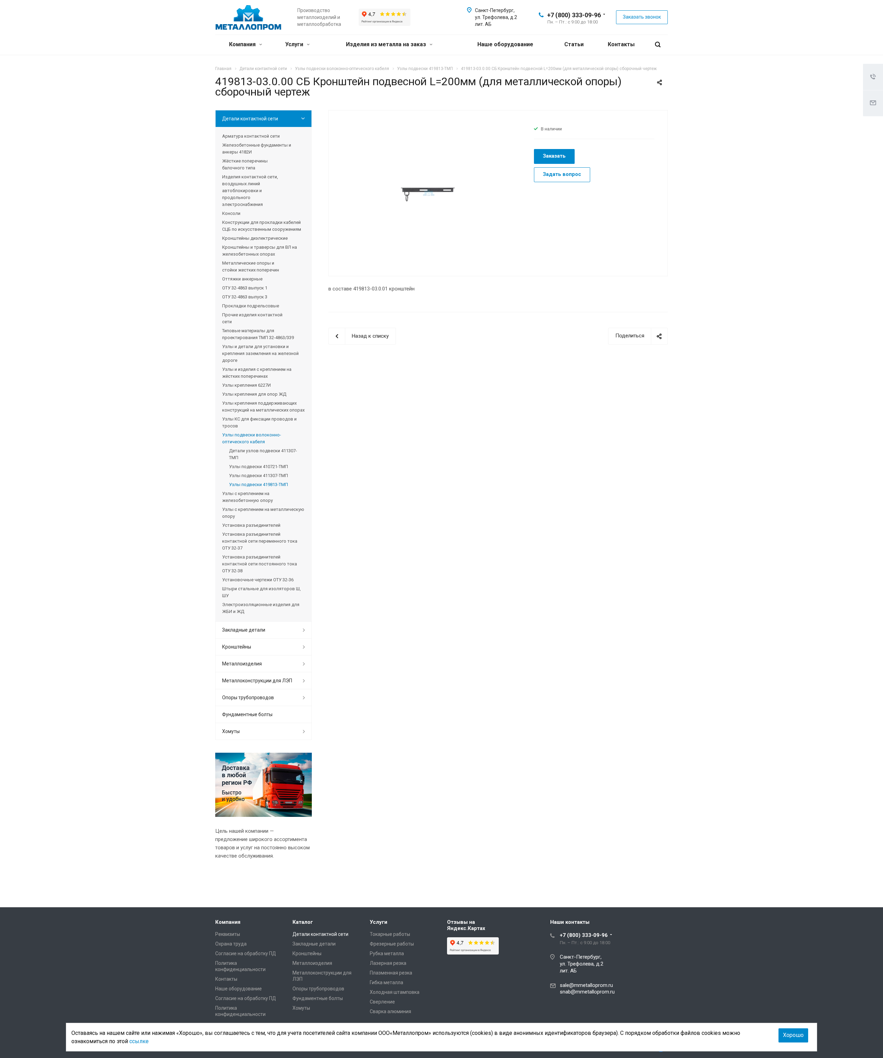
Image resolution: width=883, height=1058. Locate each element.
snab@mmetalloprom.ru (587, 992)
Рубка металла (387, 953)
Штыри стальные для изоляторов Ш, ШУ (261, 592)
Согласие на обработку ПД (245, 953)
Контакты (621, 44)
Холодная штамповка (394, 992)
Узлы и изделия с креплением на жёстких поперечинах (256, 373)
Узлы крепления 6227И (246, 385)
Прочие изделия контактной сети (252, 318)
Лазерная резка (388, 963)
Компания (243, 44)
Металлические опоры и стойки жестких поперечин (250, 266)
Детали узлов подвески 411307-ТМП (263, 454)
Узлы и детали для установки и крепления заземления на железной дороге (260, 353)
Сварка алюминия (390, 1011)
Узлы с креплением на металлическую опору (263, 513)
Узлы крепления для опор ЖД (254, 394)
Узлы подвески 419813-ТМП (258, 484)
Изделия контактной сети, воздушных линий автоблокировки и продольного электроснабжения (250, 190)
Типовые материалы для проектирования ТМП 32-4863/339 (258, 334)
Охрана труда (231, 944)
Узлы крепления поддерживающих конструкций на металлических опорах (263, 407)
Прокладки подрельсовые (250, 305)
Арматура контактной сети (251, 136)
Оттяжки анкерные (242, 278)
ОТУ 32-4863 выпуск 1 (244, 287)
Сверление (382, 1002)
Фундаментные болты (247, 714)
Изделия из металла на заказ (386, 44)
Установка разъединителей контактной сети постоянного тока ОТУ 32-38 (259, 563)
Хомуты (231, 731)
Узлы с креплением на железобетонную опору (247, 497)
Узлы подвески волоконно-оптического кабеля (251, 438)
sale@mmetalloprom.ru (586, 985)
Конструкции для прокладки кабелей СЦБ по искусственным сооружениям (261, 226)
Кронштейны (236, 647)
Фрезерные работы (392, 944)
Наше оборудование (505, 44)
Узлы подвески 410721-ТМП (258, 466)
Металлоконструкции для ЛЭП (257, 680)
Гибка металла (386, 982)
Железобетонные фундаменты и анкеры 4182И (256, 148)
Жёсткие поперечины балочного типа (245, 164)
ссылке (139, 1041)
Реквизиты (227, 934)
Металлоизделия (242, 663)
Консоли (231, 213)
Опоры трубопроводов (248, 697)
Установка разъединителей (251, 525)
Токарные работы (390, 934)
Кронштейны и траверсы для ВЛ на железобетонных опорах (259, 251)
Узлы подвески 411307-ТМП (258, 475)
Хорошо (793, 1035)
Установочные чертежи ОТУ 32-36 (258, 579)
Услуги (295, 44)
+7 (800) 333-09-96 (574, 15)
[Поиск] (658, 44)
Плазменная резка (391, 973)
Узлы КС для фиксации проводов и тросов (259, 422)
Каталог (302, 922)
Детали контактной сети (250, 118)
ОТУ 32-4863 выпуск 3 (244, 296)
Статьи (574, 44)
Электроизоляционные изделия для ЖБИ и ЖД (260, 608)
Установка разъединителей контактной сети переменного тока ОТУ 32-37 (259, 541)
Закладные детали (243, 630)
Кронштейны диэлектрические (255, 238)
